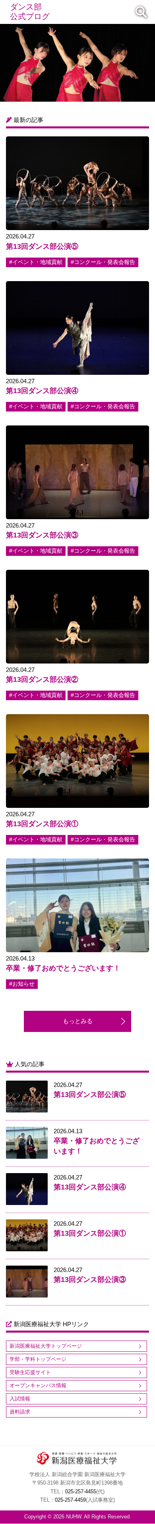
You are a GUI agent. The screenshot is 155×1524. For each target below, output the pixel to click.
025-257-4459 (70, 1500)
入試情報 (20, 1399)
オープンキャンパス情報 (38, 1385)
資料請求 (20, 1412)
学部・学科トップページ (38, 1359)
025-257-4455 (80, 1491)
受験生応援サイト (30, 1372)
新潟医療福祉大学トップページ (46, 1346)
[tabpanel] (77, 63)
